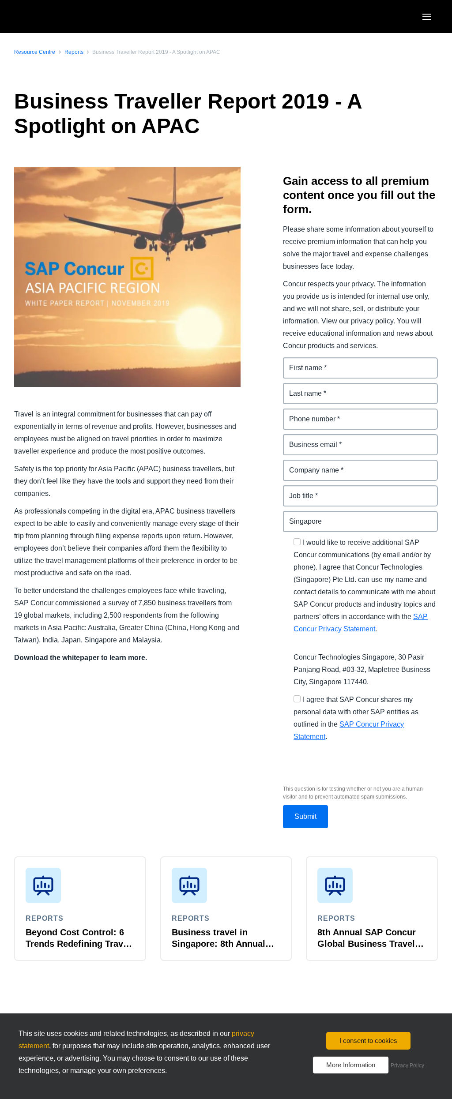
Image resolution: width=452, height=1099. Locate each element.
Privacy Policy (407, 1065)
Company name (309, 465)
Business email (308, 439)
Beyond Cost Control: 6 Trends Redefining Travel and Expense (78, 943)
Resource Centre (34, 52)
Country (296, 516)
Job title (296, 490)
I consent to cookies (368, 1040)
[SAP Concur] (55, 16)
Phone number (308, 413)
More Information (350, 1065)
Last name (300, 388)
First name (300, 362)
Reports (73, 52)
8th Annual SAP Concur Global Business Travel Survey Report (366, 943)
